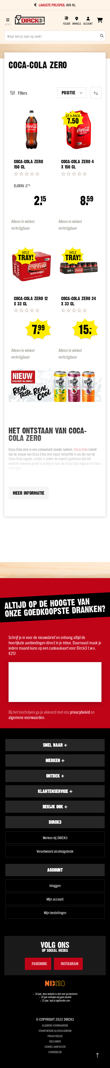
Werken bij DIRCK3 (55, 837)
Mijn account (55, 899)
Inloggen (55, 885)
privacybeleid (80, 711)
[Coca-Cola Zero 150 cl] (31, 129)
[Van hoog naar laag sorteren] (95, 93)
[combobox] (55, 36)
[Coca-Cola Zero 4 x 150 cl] (78, 129)
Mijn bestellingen (55, 912)
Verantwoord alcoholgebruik (55, 851)
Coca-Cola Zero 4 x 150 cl (77, 164)
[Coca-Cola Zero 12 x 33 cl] (31, 266)
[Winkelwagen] (100, 20)
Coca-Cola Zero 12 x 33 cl (31, 301)
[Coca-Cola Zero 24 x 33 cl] (78, 266)
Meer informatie (28, 493)
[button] (71, 92)
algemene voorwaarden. (27, 717)
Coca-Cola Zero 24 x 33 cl (78, 301)
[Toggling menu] (7, 20)
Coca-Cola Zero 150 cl (28, 164)
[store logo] (30, 20)
